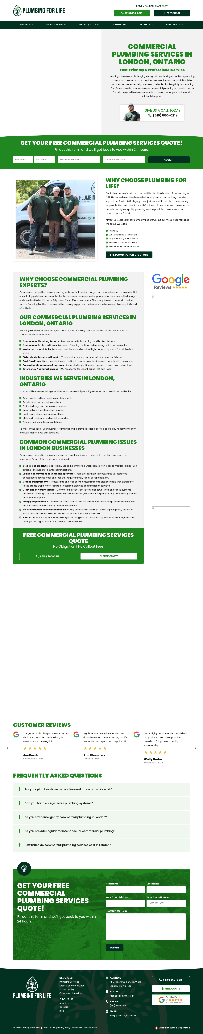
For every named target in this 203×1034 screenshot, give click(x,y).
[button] (101, 789)
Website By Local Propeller (84, 1027)
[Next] (195, 748)
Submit (169, 159)
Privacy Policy (63, 1027)
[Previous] (7, 748)
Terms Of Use (49, 1027)
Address (115, 977)
